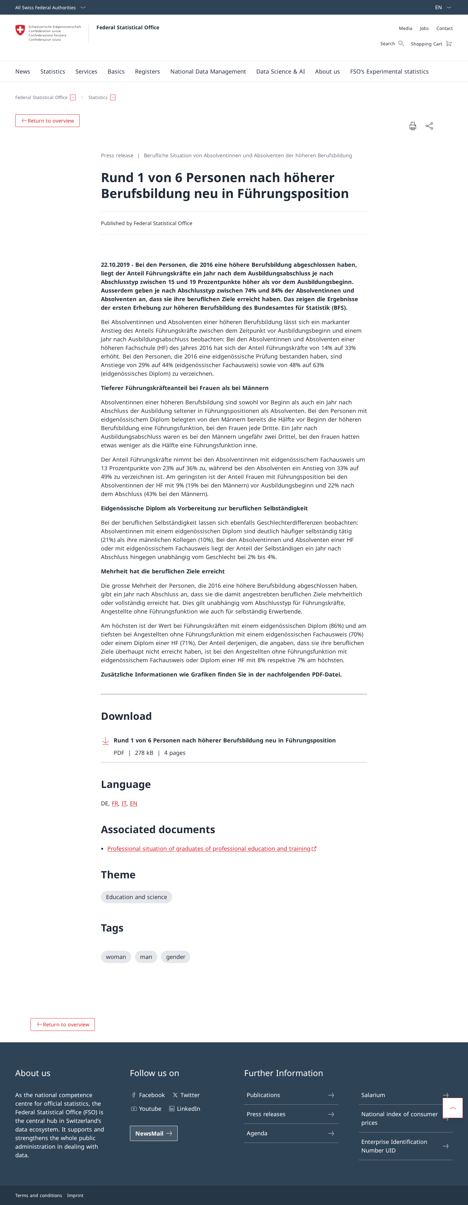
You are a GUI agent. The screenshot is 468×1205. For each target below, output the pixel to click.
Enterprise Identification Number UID (394, 1146)
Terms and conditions (38, 1195)
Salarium (373, 1095)
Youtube (150, 1108)
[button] (22, 71)
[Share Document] (429, 126)
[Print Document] (412, 125)
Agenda (257, 1133)
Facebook (152, 1095)
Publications (263, 1095)
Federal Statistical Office (127, 27)
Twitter (190, 1095)
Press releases (266, 1114)
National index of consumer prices (399, 1118)
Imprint (75, 1195)
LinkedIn (188, 1108)
